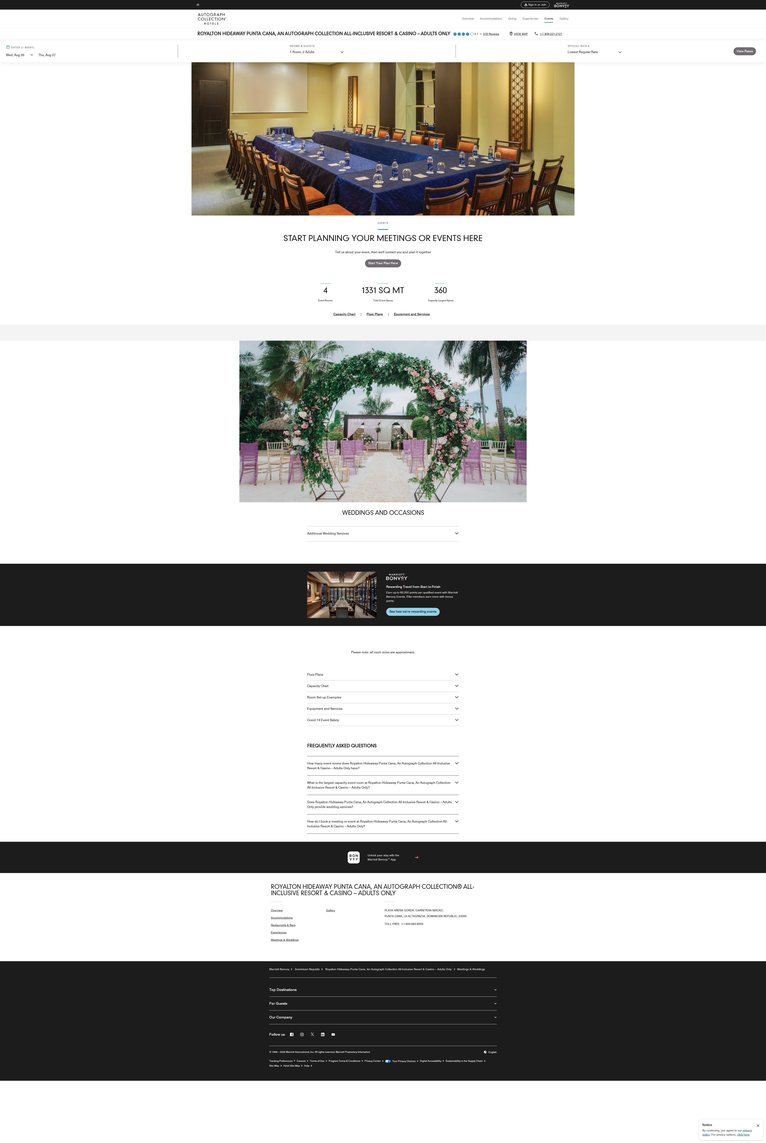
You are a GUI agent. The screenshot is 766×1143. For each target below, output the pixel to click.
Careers (301, 1061)
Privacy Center (373, 1061)
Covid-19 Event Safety (323, 720)
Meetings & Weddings (285, 939)
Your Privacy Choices (403, 1061)
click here (743, 1134)
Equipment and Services (412, 314)
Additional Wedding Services (328, 533)
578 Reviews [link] (491, 34)
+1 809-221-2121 (551, 34)
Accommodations (491, 18)
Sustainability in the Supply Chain (464, 1061)
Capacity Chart (344, 314)
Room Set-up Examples (324, 697)
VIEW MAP (521, 34)
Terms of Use (317, 1061)
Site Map (274, 1065)
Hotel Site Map (291, 1065)
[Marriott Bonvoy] (560, 4)
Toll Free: (404, 923)
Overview (468, 18)
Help (306, 1065)
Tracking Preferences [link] (280, 1061)
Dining (512, 18)
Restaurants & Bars (283, 925)
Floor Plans (375, 314)
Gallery (564, 18)
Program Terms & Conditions (344, 1061)
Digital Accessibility (430, 1061)
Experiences (530, 18)
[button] (535, 5)
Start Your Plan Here (383, 263)
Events (549, 18)
